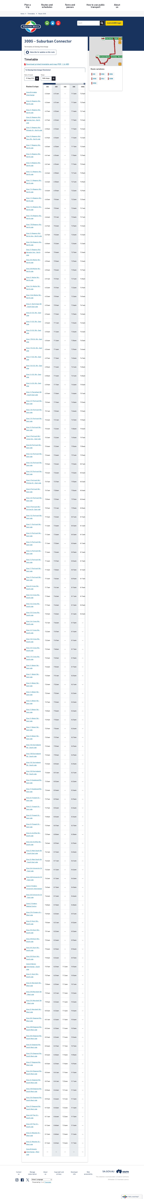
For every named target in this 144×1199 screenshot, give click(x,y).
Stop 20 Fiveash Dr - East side (33, 799)
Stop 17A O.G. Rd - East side (34, 349)
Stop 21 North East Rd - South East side (33, 305)
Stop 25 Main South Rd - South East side (34, 852)
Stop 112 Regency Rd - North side (34, 173)
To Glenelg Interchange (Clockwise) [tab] (38, 70)
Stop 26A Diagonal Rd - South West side (34, 1072)
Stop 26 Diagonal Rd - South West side (33, 1081)
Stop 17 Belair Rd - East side (32, 729)
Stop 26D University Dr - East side (34, 896)
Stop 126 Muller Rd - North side (33, 288)
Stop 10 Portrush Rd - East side (33, 429)
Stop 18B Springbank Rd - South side (33, 755)
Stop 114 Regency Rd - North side (34, 191)
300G (111, 74)
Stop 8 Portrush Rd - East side (33, 490)
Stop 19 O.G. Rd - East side (33, 323)
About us (45, 1173)
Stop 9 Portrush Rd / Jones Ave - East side (33, 438)
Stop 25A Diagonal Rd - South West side (34, 1099)
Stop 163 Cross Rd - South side (33, 596)
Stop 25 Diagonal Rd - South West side (33, 1108)
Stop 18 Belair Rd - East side (32, 737)
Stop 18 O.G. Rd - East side (33, 332)
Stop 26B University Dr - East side (34, 878)
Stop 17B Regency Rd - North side (34, 226)
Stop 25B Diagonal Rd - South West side (34, 1090)
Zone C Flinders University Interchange (34, 887)
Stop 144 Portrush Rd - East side (34, 464)
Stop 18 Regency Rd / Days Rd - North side (33, 138)
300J (102, 78)
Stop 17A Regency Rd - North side (34, 217)
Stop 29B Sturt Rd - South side (33, 940)
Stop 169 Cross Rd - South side (33, 649)
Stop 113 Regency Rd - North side (34, 182)
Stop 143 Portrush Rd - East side (34, 455)
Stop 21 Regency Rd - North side (33, 111)
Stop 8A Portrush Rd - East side (33, 446)
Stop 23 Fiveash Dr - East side (33, 826)
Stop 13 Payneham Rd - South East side (33, 393)
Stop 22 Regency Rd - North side (33, 102)
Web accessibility (88, 1173)
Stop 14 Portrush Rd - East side (33, 552)
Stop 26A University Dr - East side (34, 870)
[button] (119, 39)
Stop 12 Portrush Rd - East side (33, 535)
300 (94, 74)
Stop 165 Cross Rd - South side (33, 614)
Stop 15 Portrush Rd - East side (33, 561)
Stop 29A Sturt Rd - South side (33, 931)
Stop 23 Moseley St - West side (33, 1134)
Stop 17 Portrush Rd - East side (33, 570)
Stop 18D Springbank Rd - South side (33, 773)
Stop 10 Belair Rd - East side (32, 667)
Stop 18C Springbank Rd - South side (33, 764)
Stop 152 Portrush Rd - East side (34, 517)
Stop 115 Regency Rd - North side (34, 199)
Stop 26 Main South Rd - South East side (34, 861)
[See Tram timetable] (58, 23)
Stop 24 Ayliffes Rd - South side (33, 834)
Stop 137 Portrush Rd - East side (34, 402)
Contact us (18, 1173)
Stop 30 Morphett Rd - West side (34, 984)
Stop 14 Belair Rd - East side (32, 702)
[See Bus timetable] (47, 23)
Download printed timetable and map (47, 64)
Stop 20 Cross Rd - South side (32, 587)
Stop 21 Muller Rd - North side (33, 279)
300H (94, 78)
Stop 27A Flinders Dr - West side (34, 914)
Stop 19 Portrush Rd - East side (33, 579)
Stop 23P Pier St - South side (32, 1125)
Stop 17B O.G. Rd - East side (34, 341)
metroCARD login (114, 23)
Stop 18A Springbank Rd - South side (33, 746)
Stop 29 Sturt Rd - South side (32, 923)
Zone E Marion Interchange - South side (33, 966)
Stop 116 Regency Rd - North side (34, 208)
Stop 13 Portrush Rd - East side (33, 543)
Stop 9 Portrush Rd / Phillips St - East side (33, 482)
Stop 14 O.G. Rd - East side (33, 385)
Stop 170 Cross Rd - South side (33, 658)
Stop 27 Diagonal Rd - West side (33, 1064)
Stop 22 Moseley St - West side (33, 1143)
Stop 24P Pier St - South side (32, 1117)
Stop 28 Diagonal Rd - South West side (33, 1046)
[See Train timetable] (52, 23)
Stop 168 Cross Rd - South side (33, 640)
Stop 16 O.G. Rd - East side (33, 376)
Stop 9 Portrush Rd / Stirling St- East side (33, 508)
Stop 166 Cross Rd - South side (33, 623)
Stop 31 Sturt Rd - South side (32, 975)
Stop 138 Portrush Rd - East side (34, 411)
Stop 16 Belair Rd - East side (32, 720)
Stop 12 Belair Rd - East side (32, 684)
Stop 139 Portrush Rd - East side (34, 420)
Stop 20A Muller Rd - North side (33, 261)
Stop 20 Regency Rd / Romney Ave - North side (33, 120)
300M (111, 78)
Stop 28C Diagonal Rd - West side (34, 1020)
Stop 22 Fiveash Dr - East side (33, 817)
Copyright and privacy (59, 1173)
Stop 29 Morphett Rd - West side (34, 1011)
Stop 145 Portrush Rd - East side (34, 473)
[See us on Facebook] (22, 1180)
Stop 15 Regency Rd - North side (33, 164)
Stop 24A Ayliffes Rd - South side (33, 843)
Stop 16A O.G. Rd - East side (34, 367)
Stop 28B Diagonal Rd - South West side (34, 1028)
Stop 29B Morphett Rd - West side (33, 993)
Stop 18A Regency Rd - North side (34, 244)
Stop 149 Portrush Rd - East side (34, 499)
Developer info (74, 1173)
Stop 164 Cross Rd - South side (33, 605)
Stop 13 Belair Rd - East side (32, 693)
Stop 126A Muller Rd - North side (33, 296)
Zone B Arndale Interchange (31, 94)
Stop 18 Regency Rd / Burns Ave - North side (34, 235)
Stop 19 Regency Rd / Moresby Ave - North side (33, 252)
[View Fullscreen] (119, 64)
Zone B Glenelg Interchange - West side (32, 1151)
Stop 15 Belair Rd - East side (32, 711)
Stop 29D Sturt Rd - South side (33, 958)
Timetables (31, 14)
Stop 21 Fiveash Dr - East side (33, 808)
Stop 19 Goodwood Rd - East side (34, 790)
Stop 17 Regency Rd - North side (33, 147)
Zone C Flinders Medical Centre (31, 905)
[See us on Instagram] (17, 1180)
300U (94, 83)
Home (22, 14)
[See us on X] (27, 1180)
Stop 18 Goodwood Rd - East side (34, 781)
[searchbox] (88, 23)
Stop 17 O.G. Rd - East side (33, 358)
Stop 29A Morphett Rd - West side (33, 1002)
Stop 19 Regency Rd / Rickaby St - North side (34, 129)
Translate (47, 1182)
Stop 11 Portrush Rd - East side (33, 526)
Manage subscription (32, 1173)
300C (102, 74)
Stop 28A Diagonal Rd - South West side (34, 1037)
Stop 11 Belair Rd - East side (32, 676)
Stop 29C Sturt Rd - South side (33, 949)
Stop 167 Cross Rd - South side (33, 632)
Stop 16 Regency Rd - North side (33, 155)
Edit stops (46, 78)
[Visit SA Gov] (116, 1171)
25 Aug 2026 (30, 78)
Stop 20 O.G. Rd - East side (33, 314)
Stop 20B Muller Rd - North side (33, 270)
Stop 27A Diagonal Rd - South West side (34, 1055)
